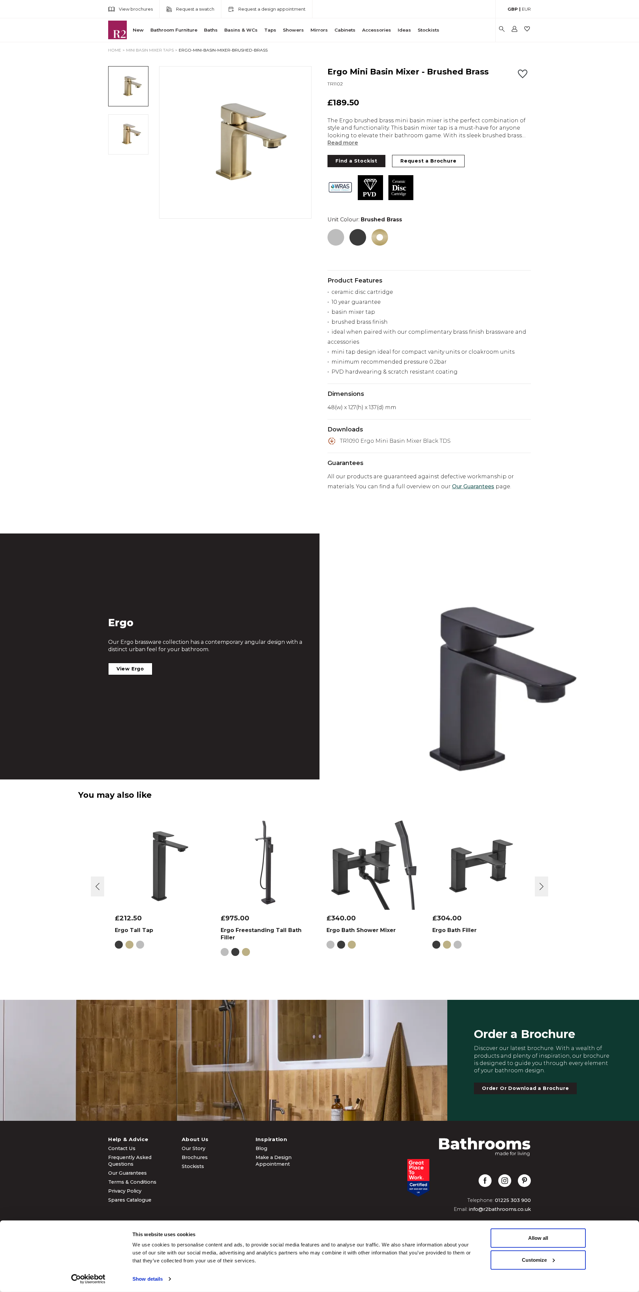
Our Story (193, 1148)
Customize (534, 1259)
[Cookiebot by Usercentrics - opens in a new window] (88, 1279)
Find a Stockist (356, 161)
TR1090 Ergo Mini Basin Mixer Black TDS (395, 441)
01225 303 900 (513, 1200)
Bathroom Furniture (173, 30)
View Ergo (130, 669)
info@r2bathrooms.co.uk (500, 1209)
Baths (211, 30)
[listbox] (235, 142)
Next (541, 886)
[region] (235, 142)
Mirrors (319, 30)
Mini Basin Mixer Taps (150, 50)
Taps (270, 30)
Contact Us (121, 1148)
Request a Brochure (428, 161)
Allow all (538, 1238)
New (138, 30)
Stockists (428, 30)
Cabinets (344, 30)
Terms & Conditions (132, 1182)
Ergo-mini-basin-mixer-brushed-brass (223, 50)
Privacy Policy (124, 1191)
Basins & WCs (241, 30)
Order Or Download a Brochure (525, 1088)
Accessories (376, 30)
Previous (97, 886)
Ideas (404, 30)
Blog (261, 1148)
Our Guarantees (473, 486)
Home (114, 50)
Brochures (195, 1157)
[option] (235, 142)
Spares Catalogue (129, 1200)
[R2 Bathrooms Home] (117, 30)
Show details (147, 1279)
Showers (293, 30)
